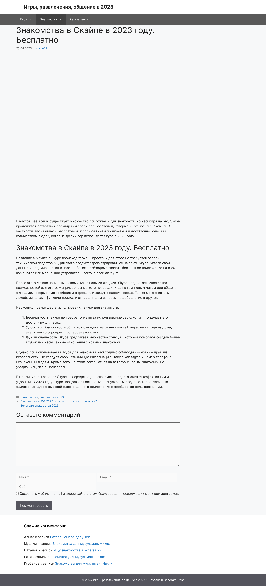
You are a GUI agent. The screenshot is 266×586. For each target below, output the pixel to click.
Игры (23, 19)
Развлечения (79, 19)
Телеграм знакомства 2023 (40, 405)
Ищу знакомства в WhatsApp (77, 550)
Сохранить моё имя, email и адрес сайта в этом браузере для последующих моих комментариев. (99, 493)
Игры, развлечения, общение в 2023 (68, 7)
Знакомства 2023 (52, 397)
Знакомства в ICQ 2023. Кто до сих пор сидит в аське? (59, 401)
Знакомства (48, 19)
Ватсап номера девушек (70, 537)
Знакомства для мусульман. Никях (81, 544)
